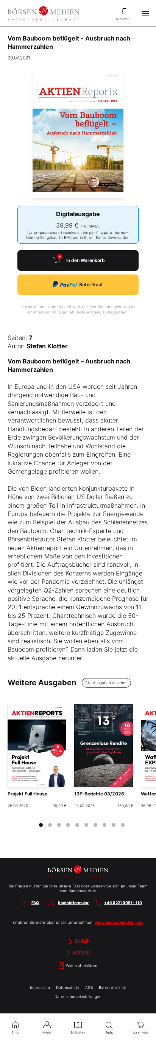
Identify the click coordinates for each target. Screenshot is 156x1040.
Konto (81, 952)
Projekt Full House (27, 794)
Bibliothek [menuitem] (78, 1032)
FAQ (35, 902)
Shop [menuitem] (15, 1032)
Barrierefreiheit (112, 987)
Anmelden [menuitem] (123, 19)
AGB (89, 987)
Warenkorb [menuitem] (140, 1032)
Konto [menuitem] (46, 1032)
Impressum (40, 987)
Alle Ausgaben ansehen (106, 682)
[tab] (41, 825)
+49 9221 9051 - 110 (123, 902)
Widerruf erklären (81, 965)
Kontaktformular (73, 902)
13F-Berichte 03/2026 (99, 794)
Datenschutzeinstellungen (78, 996)
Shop (81, 941)
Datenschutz (67, 987)
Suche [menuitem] (109, 1032)
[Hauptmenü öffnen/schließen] (145, 13)
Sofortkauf (91, 284)
